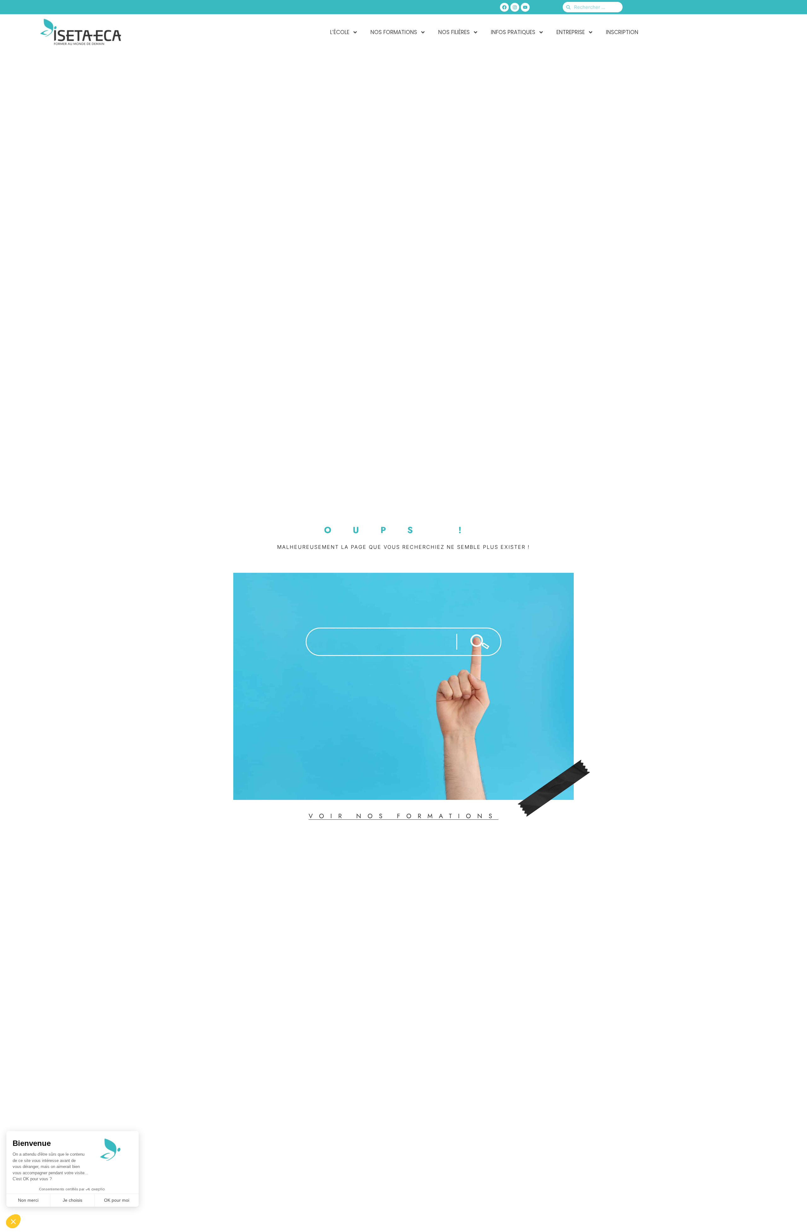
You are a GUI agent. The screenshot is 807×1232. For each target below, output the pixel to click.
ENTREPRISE (570, 32)
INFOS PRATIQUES (513, 32)
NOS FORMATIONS (393, 32)
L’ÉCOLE (339, 32)
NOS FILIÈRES (454, 32)
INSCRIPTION (622, 32)
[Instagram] (514, 7)
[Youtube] (525, 7)
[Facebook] (504, 7)
